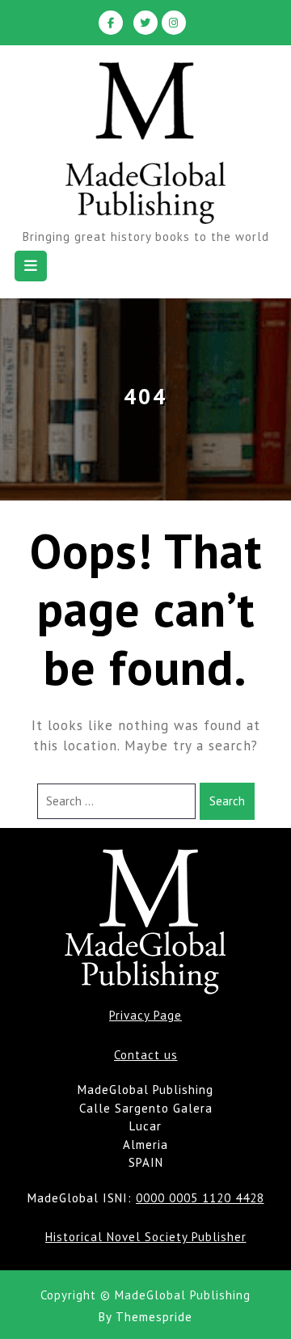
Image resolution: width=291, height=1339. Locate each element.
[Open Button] (31, 266)
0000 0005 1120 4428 (200, 1198)
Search (227, 801)
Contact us (146, 1054)
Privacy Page (145, 1015)
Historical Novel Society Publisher (146, 1236)
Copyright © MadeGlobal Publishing (145, 1295)
